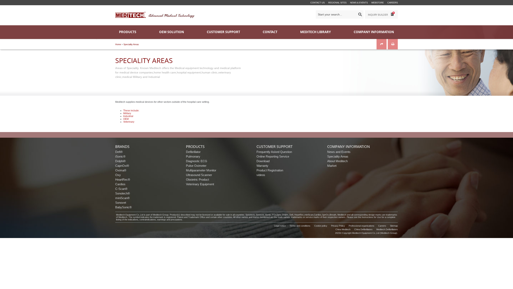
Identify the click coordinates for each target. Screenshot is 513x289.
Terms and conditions (300, 226)
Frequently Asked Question (274, 152)
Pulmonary (193, 156)
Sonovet (120, 202)
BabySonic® (123, 207)
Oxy (118, 175)
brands (122, 146)
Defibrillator (193, 152)
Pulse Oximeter (196, 165)
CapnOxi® (122, 165)
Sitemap (394, 226)
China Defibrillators (363, 229)
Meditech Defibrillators (387, 229)
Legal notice (280, 226)
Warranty (262, 165)
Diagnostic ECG (196, 161)
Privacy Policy (338, 226)
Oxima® (120, 170)
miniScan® (122, 198)
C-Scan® (121, 188)
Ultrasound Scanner (199, 175)
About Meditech (337, 161)
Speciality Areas (131, 44)
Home (118, 44)
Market (331, 165)
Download (263, 161)
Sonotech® (122, 193)
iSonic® (120, 156)
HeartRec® (122, 179)
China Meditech (342, 229)
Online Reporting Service (272, 156)
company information (348, 146)
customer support (274, 146)
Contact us (317, 2)
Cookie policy (320, 226)
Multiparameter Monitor (201, 170)
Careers (392, 2)
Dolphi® (120, 161)
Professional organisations (361, 226)
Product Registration (269, 170)
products (195, 146)
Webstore (377, 2)
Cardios (120, 184)
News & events (359, 2)
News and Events (338, 152)
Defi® (119, 152)
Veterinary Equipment (200, 184)
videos (260, 175)
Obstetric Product (197, 179)
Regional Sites (337, 2)
